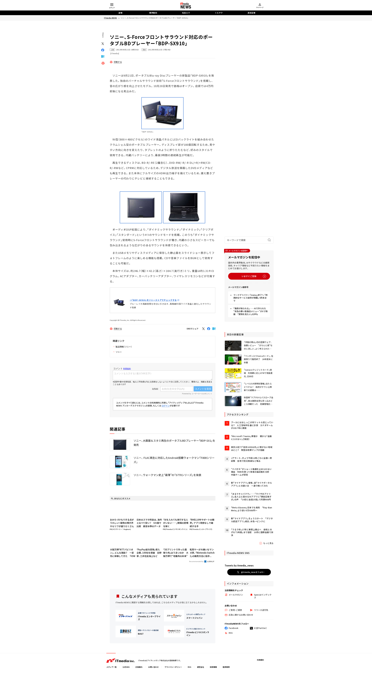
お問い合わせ (153, 667)
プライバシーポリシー (173, 667)
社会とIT (186, 12)
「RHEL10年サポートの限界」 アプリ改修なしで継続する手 (202, 523)
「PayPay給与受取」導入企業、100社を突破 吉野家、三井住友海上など (149, 553)
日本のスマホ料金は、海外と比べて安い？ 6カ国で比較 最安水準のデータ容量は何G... (149, 523)
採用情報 (213, 667)
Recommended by (196, 561)
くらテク (219, 12)
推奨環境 (226, 667)
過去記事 (251, 12)
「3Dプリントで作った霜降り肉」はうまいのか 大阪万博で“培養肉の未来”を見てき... (175, 553)
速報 (120, 12)
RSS (189, 667)
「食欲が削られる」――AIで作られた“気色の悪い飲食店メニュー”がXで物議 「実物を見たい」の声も (250, 311)
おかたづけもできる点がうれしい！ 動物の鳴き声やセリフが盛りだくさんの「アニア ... (122, 523)
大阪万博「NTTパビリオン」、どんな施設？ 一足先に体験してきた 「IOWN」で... (122, 553)
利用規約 (260, 660)
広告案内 (138, 667)
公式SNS (126, 667)
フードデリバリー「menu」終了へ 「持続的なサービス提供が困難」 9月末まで (250, 297)
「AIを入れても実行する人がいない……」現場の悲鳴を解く (175, 523)
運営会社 (200, 667)
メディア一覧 (111, 667)
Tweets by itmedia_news (239, 565)
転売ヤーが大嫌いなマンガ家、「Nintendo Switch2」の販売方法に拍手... (202, 553)
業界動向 (153, 12)
